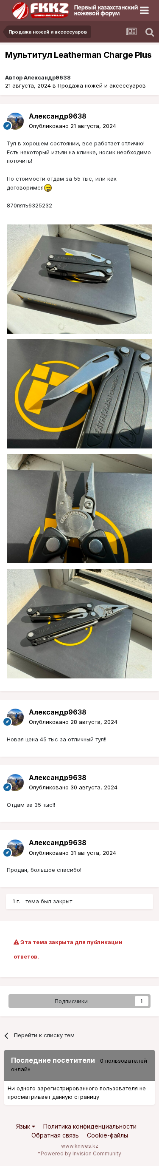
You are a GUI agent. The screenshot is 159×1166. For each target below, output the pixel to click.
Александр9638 (47, 77)
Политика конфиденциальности (90, 1126)
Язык (24, 1126)
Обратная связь (55, 1135)
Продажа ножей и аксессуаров (102, 85)
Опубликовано (72, 125)
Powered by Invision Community (81, 1153)
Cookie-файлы (107, 1135)
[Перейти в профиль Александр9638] (15, 121)
